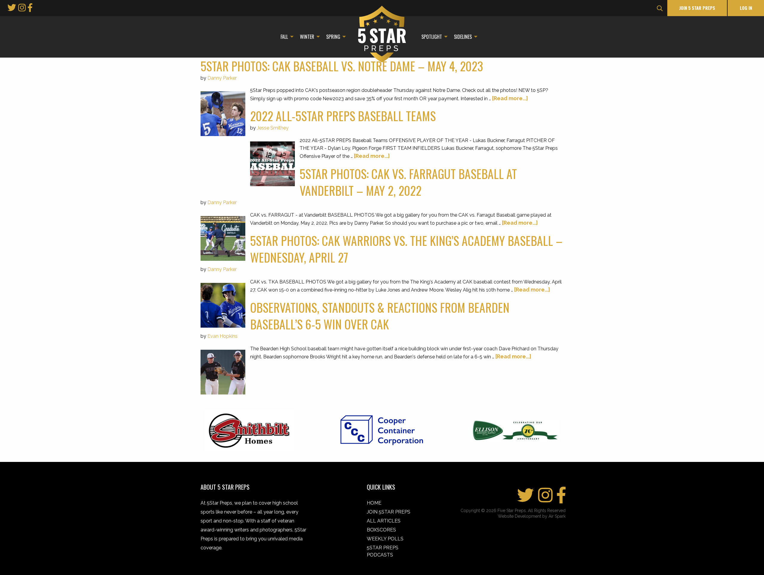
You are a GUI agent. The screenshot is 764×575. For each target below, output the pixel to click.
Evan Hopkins (222, 336)
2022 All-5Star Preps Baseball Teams (343, 116)
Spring (333, 36)
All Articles (384, 521)
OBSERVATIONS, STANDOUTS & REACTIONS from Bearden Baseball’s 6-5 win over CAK (379, 315)
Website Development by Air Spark (532, 516)
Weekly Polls (385, 539)
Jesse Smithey (273, 128)
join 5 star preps (697, 8)
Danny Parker (222, 78)
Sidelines (463, 36)
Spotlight (431, 36)
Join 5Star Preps (388, 512)
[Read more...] (510, 98)
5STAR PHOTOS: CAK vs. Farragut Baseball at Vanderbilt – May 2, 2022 (408, 182)
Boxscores (381, 530)
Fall (284, 36)
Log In (746, 8)
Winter (307, 36)
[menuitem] (285, 36)
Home (374, 503)
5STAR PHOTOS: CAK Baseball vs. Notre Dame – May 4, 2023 (342, 66)
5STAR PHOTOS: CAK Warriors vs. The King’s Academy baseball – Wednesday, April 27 (406, 249)
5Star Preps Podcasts (382, 551)
